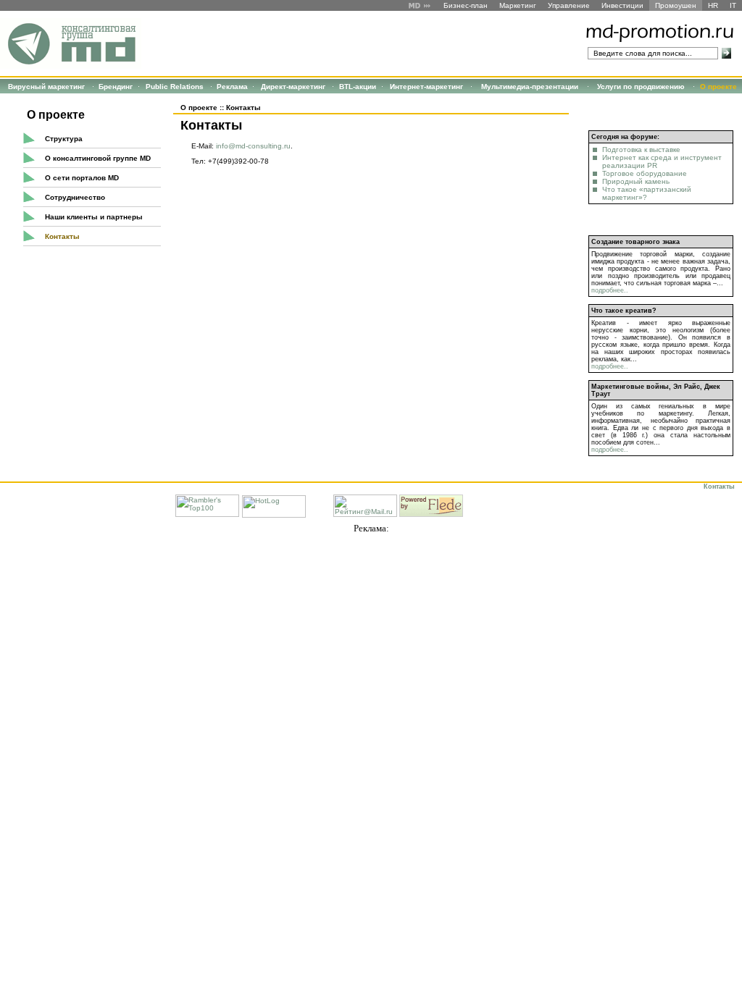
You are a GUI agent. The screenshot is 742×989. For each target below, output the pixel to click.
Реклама (232, 87)
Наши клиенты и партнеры (94, 217)
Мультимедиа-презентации (529, 87)
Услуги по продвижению (641, 87)
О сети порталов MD (82, 178)
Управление (569, 5)
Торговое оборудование (644, 173)
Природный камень (636, 181)
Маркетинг (517, 5)
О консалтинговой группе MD (98, 158)
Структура (64, 139)
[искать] (726, 53)
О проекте (718, 87)
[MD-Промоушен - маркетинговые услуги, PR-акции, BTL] (70, 66)
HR (713, 5)
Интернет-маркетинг (426, 87)
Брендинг (116, 87)
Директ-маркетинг (293, 87)
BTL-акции (357, 87)
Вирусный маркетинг (46, 87)
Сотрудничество (75, 197)
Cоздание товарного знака (635, 241)
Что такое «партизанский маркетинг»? (646, 193)
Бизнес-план (465, 5)
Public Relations (175, 87)
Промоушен (675, 5)
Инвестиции (622, 5)
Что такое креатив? (623, 310)
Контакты (62, 236)
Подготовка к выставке (641, 149)
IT (733, 5)
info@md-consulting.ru (253, 146)
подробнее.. (609, 290)
